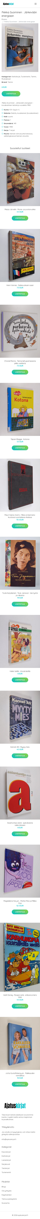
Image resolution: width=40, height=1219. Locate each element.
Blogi (4, 1187)
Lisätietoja (11, 94)
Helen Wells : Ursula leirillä (20, 671)
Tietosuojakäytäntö (9, 1199)
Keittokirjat (16, 77)
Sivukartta (5, 1203)
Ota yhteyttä (6, 1191)
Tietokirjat (6, 1168)
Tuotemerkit (25, 77)
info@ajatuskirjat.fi (9, 1139)
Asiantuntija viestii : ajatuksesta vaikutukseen (20, 824)
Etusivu (4, 19)
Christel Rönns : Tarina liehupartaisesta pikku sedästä (20, 362)
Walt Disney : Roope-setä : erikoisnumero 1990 (20, 996)
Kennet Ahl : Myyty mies (20, 747)
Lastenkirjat (6, 1160)
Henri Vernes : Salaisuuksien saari (20, 285)
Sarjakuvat (6, 1164)
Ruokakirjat (6, 79)
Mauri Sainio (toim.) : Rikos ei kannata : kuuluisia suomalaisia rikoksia (20, 516)
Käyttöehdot (6, 1195)
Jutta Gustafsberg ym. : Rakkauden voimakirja (20, 1074)
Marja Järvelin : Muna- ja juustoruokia (20, 209)
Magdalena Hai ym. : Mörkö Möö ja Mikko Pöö (20, 902)
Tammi (33, 77)
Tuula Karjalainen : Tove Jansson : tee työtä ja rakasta (20, 594)
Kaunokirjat (6, 1152)
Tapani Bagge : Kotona (20, 439)
